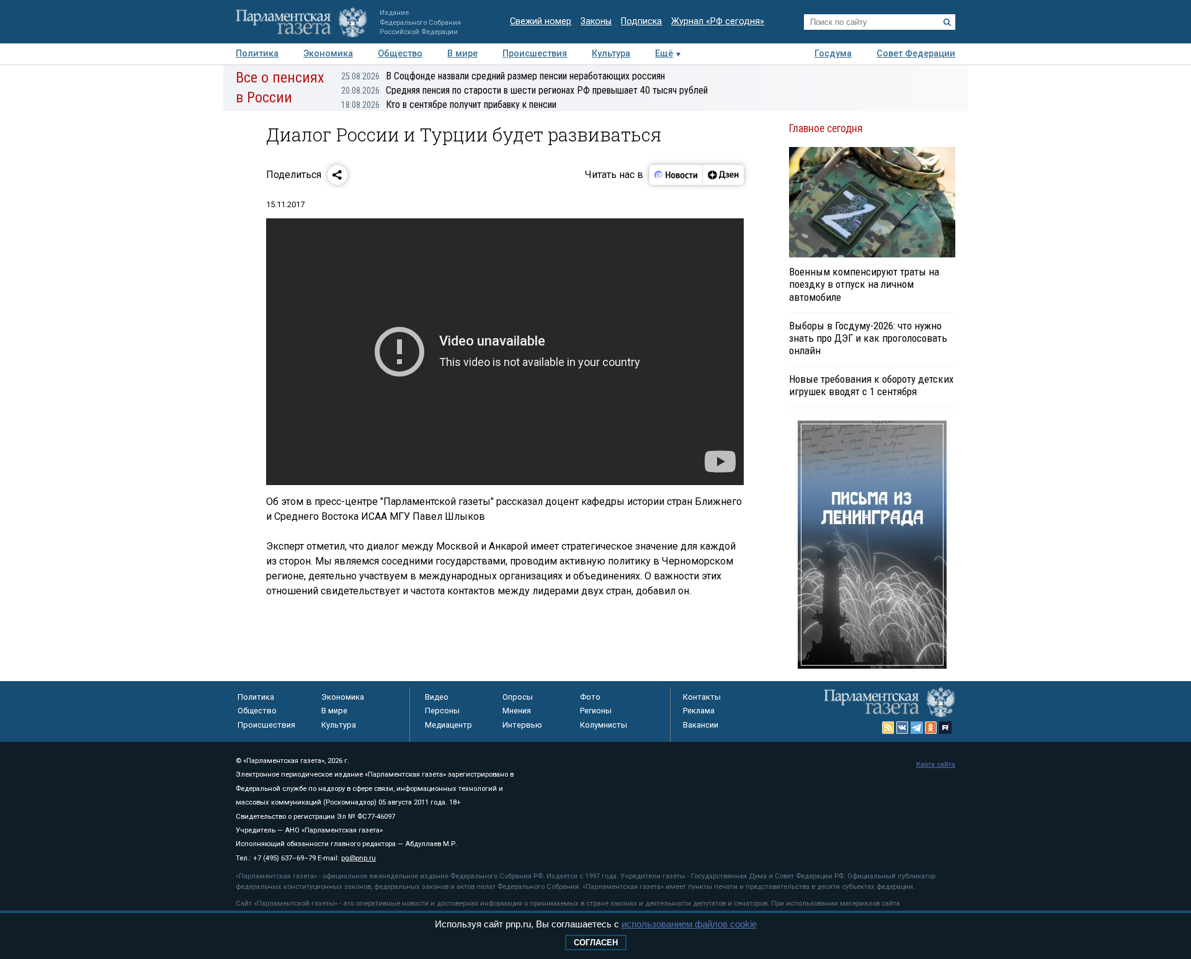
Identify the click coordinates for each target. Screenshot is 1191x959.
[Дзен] (723, 175)
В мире (462, 53)
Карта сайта (935, 765)
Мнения (516, 710)
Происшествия (534, 53)
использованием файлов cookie (689, 924)
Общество (400, 53)
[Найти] (947, 22)
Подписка (641, 21)
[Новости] (676, 175)
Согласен (596, 942)
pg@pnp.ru (358, 858)
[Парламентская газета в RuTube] (945, 727)
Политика (257, 53)
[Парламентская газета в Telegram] (917, 727)
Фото (590, 697)
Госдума (833, 53)
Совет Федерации (916, 53)
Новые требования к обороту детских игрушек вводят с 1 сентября (871, 385)
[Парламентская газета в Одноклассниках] (931, 727)
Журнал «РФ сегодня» (717, 21)
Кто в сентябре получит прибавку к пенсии (448, 104)
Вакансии (700, 724)
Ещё (664, 53)
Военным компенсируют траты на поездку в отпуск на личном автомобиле (864, 284)
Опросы (517, 697)
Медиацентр (448, 724)
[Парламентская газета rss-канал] (888, 727)
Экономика (328, 53)
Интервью (522, 724)
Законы (596, 21)
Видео (436, 697)
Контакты (702, 697)
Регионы (596, 710)
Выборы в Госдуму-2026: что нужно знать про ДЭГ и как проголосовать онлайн (868, 338)
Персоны (442, 710)
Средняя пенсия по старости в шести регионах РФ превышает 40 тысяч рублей (524, 90)
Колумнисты (603, 724)
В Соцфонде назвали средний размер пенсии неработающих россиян (503, 76)
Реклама (699, 710)
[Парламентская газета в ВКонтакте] (902, 727)
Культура (611, 53)
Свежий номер (540, 21)
